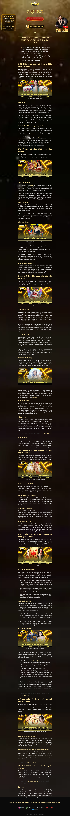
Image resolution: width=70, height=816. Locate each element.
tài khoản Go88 (25, 695)
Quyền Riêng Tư (56, 802)
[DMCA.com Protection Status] (35, 809)
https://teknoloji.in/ (35, 660)
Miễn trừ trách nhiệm (46, 802)
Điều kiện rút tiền (32, 762)
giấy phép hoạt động (43, 137)
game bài (34, 397)
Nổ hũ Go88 (45, 433)
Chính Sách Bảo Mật (23, 802)
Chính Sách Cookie (35, 802)
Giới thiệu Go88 (13, 802)
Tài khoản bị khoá (32, 781)
